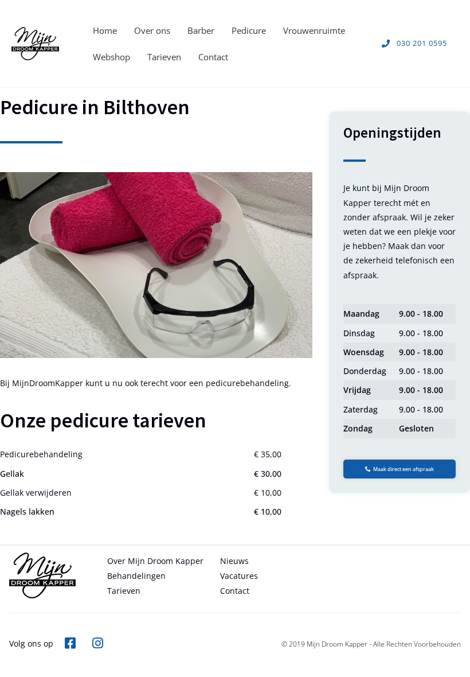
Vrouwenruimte (314, 30)
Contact (213, 57)
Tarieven (164, 57)
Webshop (111, 57)
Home (105, 30)
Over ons (152, 30)
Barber (200, 30)
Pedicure (249, 30)
